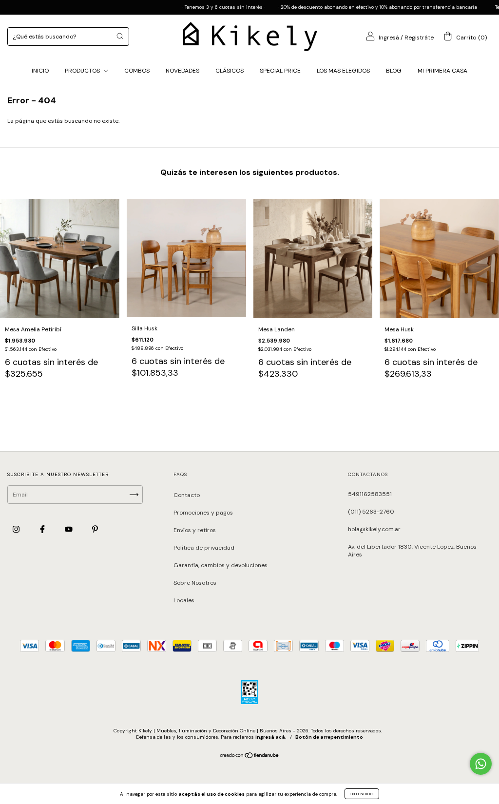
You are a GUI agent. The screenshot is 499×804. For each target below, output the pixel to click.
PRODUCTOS (83, 71)
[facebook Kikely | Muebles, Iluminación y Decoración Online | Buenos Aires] (43, 530)
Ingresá (389, 37)
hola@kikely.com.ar (374, 529)
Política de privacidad (203, 548)
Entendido (362, 793)
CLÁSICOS (229, 71)
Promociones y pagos (203, 513)
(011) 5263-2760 (371, 512)
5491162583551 (370, 494)
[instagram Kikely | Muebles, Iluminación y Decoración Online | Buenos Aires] (16, 530)
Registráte (419, 37)
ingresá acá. (271, 737)
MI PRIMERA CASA (442, 71)
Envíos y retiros (194, 530)
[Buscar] (120, 36)
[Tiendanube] (249, 757)
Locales (183, 600)
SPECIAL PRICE (280, 71)
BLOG (394, 71)
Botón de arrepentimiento (329, 737)
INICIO (40, 71)
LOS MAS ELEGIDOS (343, 71)
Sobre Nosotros (194, 583)
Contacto (186, 495)
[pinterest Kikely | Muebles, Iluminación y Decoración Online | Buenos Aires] (95, 530)
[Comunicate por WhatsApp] (481, 764)
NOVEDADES (182, 71)
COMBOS (137, 71)
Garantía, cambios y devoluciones (220, 565)
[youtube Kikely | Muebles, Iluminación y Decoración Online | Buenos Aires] (69, 530)
